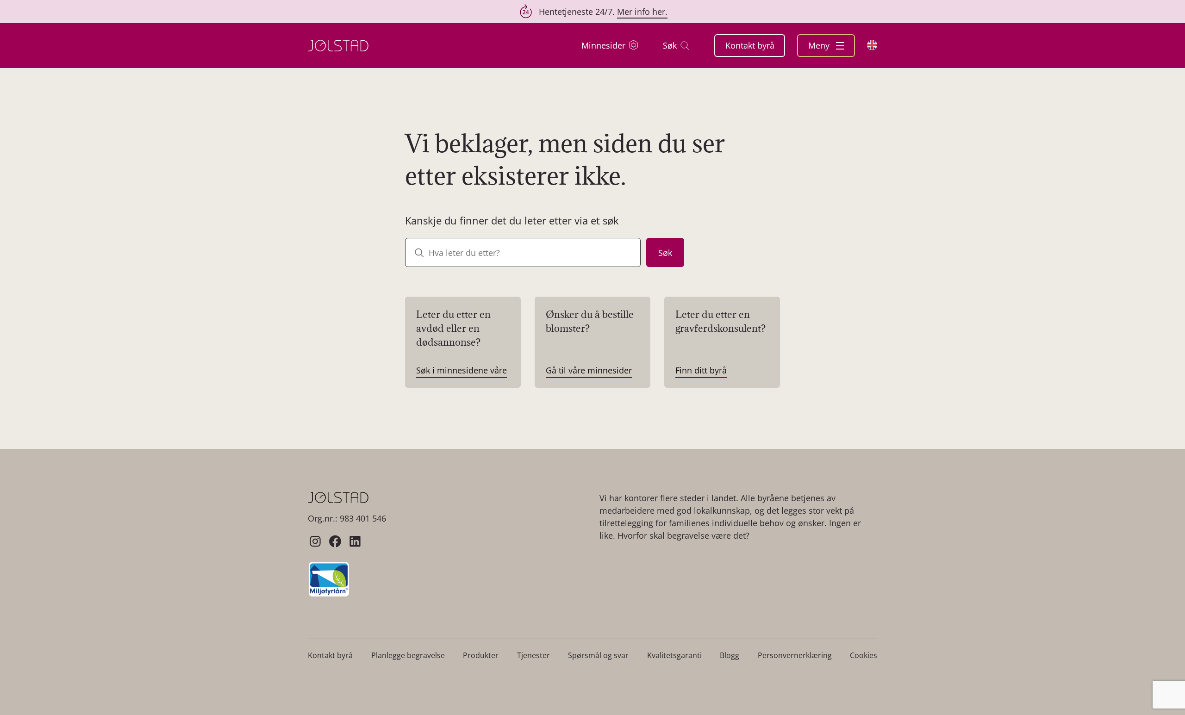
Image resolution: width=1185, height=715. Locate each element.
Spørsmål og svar (598, 655)
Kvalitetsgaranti (674, 655)
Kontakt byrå (749, 45)
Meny (820, 45)
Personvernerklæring (795, 655)
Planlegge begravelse (408, 655)
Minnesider (603, 45)
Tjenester (533, 655)
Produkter (481, 655)
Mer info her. (642, 11)
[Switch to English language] (872, 45)
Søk (670, 45)
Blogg (729, 655)
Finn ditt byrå (701, 370)
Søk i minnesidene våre (461, 370)
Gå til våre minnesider (589, 370)
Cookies (863, 655)
